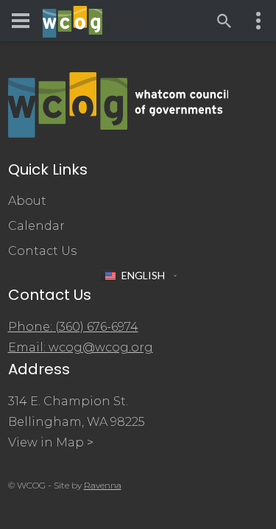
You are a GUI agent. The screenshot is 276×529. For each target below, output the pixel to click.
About (27, 201)
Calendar (36, 226)
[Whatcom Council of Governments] (98, 21)
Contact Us (42, 251)
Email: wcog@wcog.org (80, 347)
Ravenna (102, 485)
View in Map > (50, 442)
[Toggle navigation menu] (20, 20)
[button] (138, 275)
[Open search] (224, 20)
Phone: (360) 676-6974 (73, 327)
